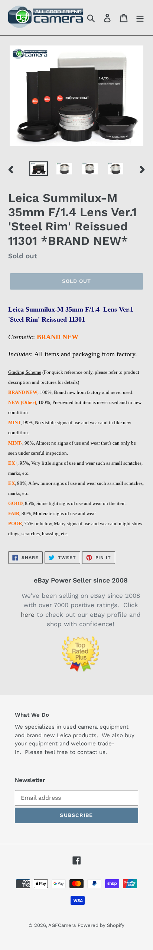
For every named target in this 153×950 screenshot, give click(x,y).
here (28, 614)
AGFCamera (62, 925)
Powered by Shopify (101, 925)
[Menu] (140, 17)
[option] (39, 170)
